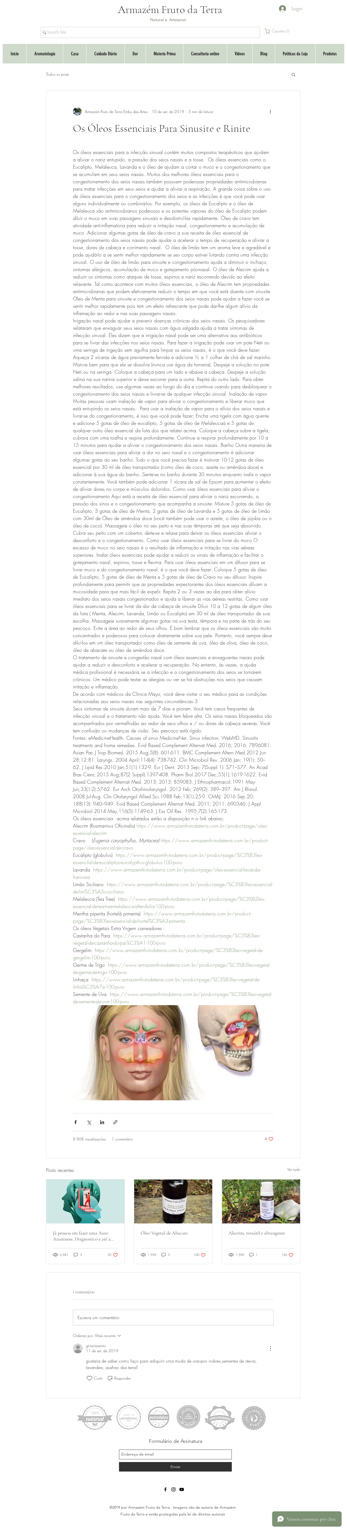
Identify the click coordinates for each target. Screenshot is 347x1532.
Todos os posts (57, 74)
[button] (278, 31)
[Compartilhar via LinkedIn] (102, 1122)
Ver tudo (293, 1169)
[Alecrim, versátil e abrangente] (261, 1201)
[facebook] (165, 1489)
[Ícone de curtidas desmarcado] (89, 1378)
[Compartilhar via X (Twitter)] (88, 1122)
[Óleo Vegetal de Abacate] (173, 1201)
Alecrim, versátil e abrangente (257, 1233)
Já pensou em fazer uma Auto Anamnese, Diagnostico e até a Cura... (82, 1236)
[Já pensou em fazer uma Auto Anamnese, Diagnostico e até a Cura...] (85, 1201)
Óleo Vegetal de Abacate (164, 1233)
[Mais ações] (270, 111)
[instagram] (173, 1489)
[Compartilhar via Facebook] (75, 1122)
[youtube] (181, 1489)
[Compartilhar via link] (115, 1122)
